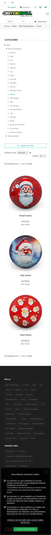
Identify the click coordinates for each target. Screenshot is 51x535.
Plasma (12, 64)
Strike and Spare (16, 132)
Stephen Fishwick (24, 433)
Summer (13, 79)
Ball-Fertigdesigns (15, 49)
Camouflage (14, 106)
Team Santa (25, 335)
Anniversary (14, 128)
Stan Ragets (10, 428)
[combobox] (23, 153)
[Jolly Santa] (25, 252)
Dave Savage (24, 424)
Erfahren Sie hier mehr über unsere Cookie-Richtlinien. (25, 521)
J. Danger (23, 419)
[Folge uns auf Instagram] (40, 7)
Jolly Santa (25, 275)
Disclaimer (24, 466)
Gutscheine (10, 451)
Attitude (13, 68)
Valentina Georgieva (25, 428)
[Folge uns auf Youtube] (46, 7)
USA (11, 113)
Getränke (13, 83)
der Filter (27, 146)
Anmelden (12, 7)
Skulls (12, 121)
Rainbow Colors (15, 90)
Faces (12, 75)
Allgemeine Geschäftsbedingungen (19, 456)
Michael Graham (36, 419)
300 (11, 60)
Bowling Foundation (17, 125)
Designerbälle (13, 136)
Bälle (8, 45)
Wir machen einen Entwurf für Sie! (18, 461)
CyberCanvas (10, 424)
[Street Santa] (25, 192)
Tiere (11, 56)
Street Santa (25, 216)
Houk (33, 438)
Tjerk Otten (10, 433)
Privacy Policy (11, 466)
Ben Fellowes (39, 433)
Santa (12, 94)
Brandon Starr (11, 438)
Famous (13, 87)
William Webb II (38, 424)
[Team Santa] (25, 311)
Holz (11, 102)
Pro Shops (21, 451)
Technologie (14, 98)
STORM (12, 53)
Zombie (13, 117)
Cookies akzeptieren (25, 529)
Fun (11, 72)
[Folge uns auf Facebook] (35, 7)
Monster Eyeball (16, 109)
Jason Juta (23, 438)
